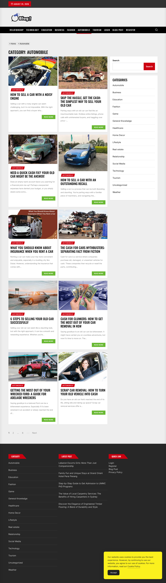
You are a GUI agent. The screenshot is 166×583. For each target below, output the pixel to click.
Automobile (84, 30)
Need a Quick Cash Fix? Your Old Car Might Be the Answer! (32, 174)
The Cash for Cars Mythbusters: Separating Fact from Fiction (83, 249)
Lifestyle (117, 142)
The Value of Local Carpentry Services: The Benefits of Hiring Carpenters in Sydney (80, 495)
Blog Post (118, 30)
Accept (113, 572)
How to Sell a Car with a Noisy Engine (31, 96)
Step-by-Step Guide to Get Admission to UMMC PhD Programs (82, 485)
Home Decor (119, 135)
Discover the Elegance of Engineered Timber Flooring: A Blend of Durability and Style (80, 505)
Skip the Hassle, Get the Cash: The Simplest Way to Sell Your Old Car (81, 101)
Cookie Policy (133, 566)
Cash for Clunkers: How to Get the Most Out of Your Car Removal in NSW (82, 322)
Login (107, 30)
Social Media (119, 163)
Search (116, 60)
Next (34, 433)
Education (46, 30)
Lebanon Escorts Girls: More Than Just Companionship (77, 464)
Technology (32, 30)
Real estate (118, 149)
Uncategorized (120, 185)
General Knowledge (122, 121)
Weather (117, 192)
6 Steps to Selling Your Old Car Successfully (32, 320)
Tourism (97, 30)
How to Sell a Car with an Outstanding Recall (78, 181)
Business (59, 30)
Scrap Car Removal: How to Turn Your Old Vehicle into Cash (83, 392)
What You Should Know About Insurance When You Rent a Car (31, 249)
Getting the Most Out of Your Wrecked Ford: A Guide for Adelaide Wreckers (30, 394)
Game (115, 113)
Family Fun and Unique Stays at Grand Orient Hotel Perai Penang (81, 475)
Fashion (71, 30)
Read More (48, 117)
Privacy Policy (115, 472)
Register (130, 30)
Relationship (16, 30)
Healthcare (118, 128)
